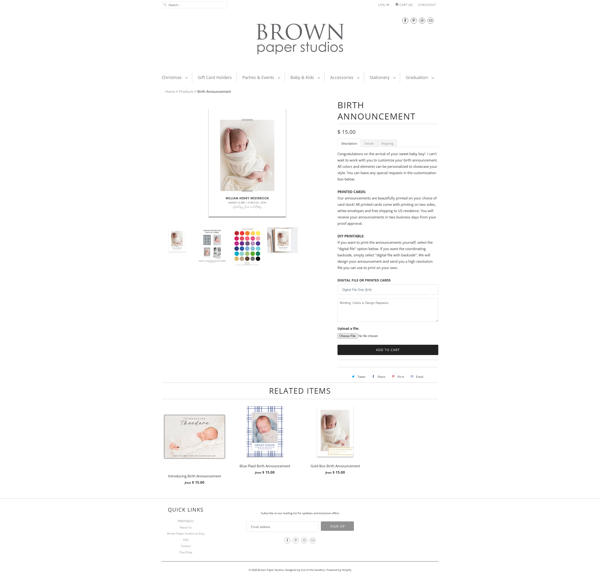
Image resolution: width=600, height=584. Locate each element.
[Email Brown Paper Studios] (431, 20)
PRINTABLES (186, 521)
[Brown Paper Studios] (300, 40)
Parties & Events (258, 77)
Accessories (342, 77)
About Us (186, 527)
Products (186, 91)
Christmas (172, 77)
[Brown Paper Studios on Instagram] (422, 20)
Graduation (417, 77)
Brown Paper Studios (271, 570)
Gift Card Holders (215, 77)
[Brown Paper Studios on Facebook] (405, 20)
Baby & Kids (302, 77)
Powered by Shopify (338, 570)
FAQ (185, 540)
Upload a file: (348, 328)
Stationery (380, 77)
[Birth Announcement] (247, 220)
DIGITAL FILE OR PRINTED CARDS (364, 280)
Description (349, 143)
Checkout (427, 5)
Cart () (405, 5)
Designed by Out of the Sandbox (305, 570)
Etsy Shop (186, 552)
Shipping (387, 143)
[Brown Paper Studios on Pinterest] (414, 20)
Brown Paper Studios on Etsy (185, 533)
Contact (186, 546)
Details (369, 143)
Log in (384, 5)
